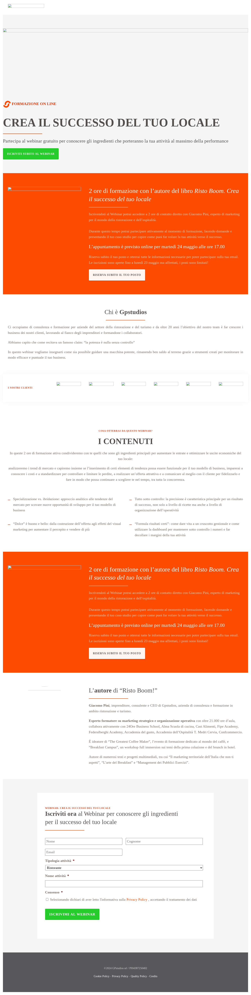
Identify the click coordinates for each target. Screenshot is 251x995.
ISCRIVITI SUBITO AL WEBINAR (31, 153)
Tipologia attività (60, 861)
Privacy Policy (136, 899)
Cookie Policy (101, 976)
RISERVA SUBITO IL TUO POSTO (117, 275)
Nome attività (57, 876)
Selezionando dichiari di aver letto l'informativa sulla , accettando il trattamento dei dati (123, 899)
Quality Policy (139, 976)
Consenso (54, 892)
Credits (153, 976)
